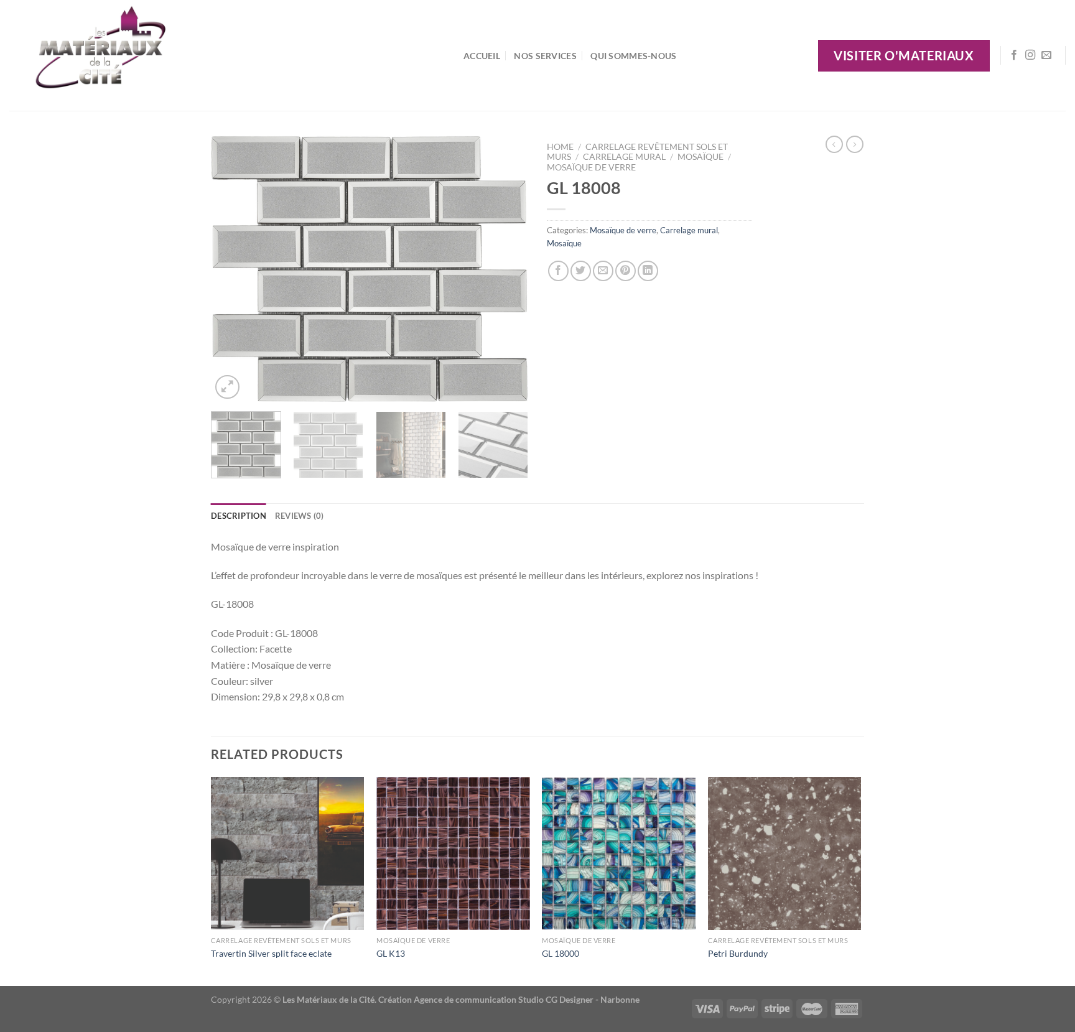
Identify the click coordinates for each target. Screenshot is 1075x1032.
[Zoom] (227, 387)
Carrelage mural (624, 157)
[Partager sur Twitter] (580, 271)
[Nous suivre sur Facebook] (1014, 55)
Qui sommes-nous (633, 55)
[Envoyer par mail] (603, 271)
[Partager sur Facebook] (558, 271)
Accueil (481, 55)
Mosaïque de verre (591, 167)
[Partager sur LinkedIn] (648, 271)
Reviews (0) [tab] (299, 516)
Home (560, 147)
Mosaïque (700, 157)
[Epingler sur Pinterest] (625, 271)
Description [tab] (238, 516)
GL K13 (390, 953)
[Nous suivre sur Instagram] (1030, 55)
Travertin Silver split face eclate (271, 953)
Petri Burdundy (738, 953)
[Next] (506, 268)
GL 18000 (560, 953)
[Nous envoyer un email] (1046, 55)
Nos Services (545, 55)
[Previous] (232, 268)
